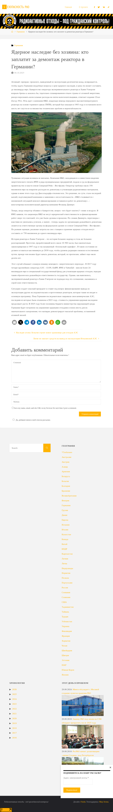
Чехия (64, 645)
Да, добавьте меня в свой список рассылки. (33, 420)
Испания (65, 524)
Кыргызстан (67, 553)
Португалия (67, 582)
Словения (66, 597)
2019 (14, 723)
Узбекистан (67, 621)
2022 (14, 708)
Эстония (65, 660)
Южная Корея (68, 669)
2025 (14, 694)
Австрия (65, 461)
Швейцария (67, 650)
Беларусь (66, 476)
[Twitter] (98, 7)
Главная (68, 7)
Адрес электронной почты (76, 778)
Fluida (83, 802)
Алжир (65, 466)
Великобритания (69, 495)
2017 (14, 732)
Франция (66, 635)
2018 (14, 728)
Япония (65, 674)
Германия (21, 31)
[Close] (110, 767)
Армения (66, 471)
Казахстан (66, 534)
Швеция (65, 655)
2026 (14, 689)
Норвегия (66, 573)
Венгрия (65, 500)
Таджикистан (68, 606)
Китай (64, 544)
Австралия (66, 457)
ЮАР (64, 665)
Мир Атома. (104, 802)
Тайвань (65, 611)
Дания (64, 515)
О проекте (83, 7)
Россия (65, 587)
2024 (14, 699)
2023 (14, 703)
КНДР (64, 548)
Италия (65, 529)
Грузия (65, 510)
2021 (14, 713)
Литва (64, 563)
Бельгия (65, 481)
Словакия (66, 592)
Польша (65, 577)
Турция (65, 616)
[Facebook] (94, 7)
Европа (65, 519)
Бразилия (66, 490)
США (64, 602)
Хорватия (66, 640)
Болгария (66, 486)
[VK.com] (103, 7)
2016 (14, 737)
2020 (14, 718)
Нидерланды (67, 568)
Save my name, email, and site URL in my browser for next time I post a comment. (45, 408)
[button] (14, 322)
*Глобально (67, 452)
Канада (65, 539)
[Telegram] (108, 7)
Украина (65, 626)
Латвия (65, 558)
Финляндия (67, 631)
